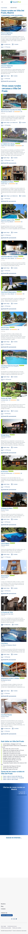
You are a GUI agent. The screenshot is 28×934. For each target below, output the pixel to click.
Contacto (3, 908)
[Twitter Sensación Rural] (16, 919)
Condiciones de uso (12, 926)
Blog (2, 906)
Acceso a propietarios (7, 915)
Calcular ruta (4, 912)
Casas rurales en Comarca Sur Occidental (13, 777)
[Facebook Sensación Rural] (11, 919)
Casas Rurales (4, 7)
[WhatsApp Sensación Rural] (14, 919)
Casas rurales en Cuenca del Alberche (12, 776)
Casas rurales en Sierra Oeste (10, 779)
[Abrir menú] (2, 2)
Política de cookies (16, 927)
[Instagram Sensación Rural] (13, 919)
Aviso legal (3, 926)
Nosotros (3, 903)
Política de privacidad (6, 927)
